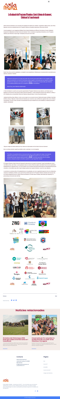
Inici (44, 361)
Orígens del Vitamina (47, 373)
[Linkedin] (37, 391)
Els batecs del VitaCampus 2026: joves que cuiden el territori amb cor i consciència (15, 339)
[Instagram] (35, 391)
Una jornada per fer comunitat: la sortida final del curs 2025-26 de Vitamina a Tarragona (43, 339)
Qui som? (45, 364)
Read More (5, 348)
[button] (49, 2)
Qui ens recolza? (46, 370)
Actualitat (45, 367)
